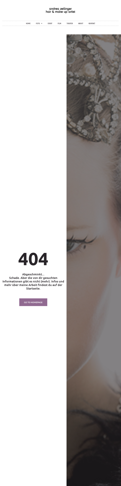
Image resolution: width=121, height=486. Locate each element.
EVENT (50, 23)
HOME (28, 23)
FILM (59, 23)
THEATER (70, 23)
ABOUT (80, 23)
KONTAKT (92, 23)
